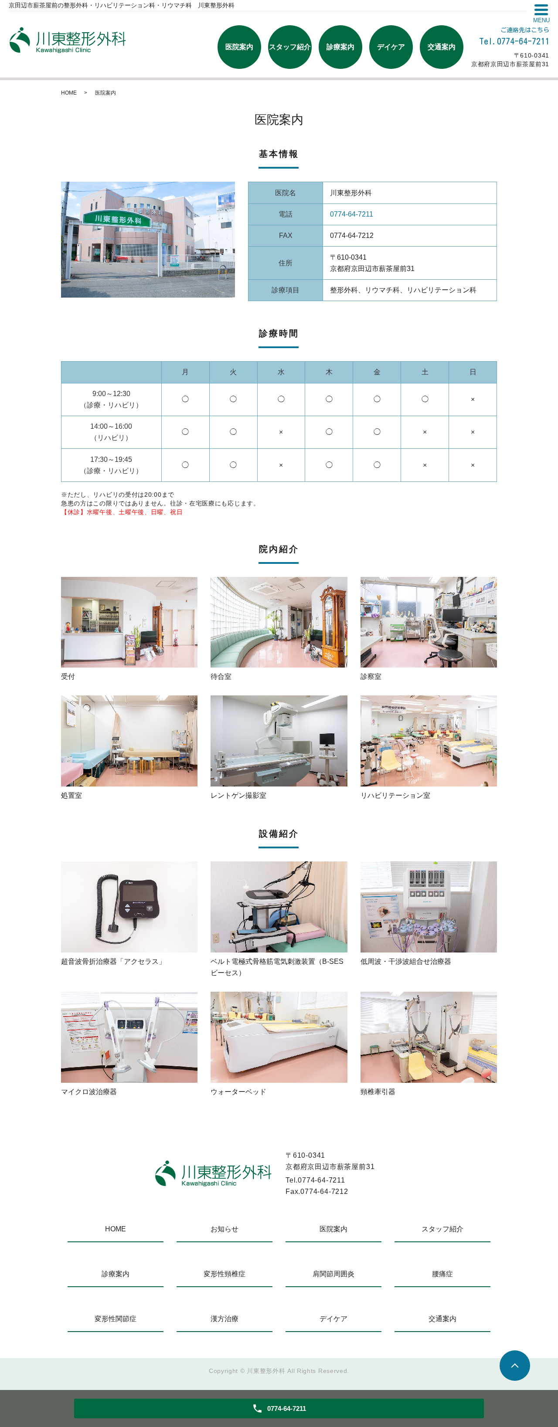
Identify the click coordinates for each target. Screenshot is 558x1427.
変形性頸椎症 (224, 1274)
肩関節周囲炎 (333, 1274)
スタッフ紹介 (290, 47)
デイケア (391, 47)
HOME (69, 93)
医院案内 (239, 47)
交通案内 (442, 47)
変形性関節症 (115, 1318)
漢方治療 (224, 1318)
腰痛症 (442, 1274)
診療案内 (340, 47)
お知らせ (224, 1229)
